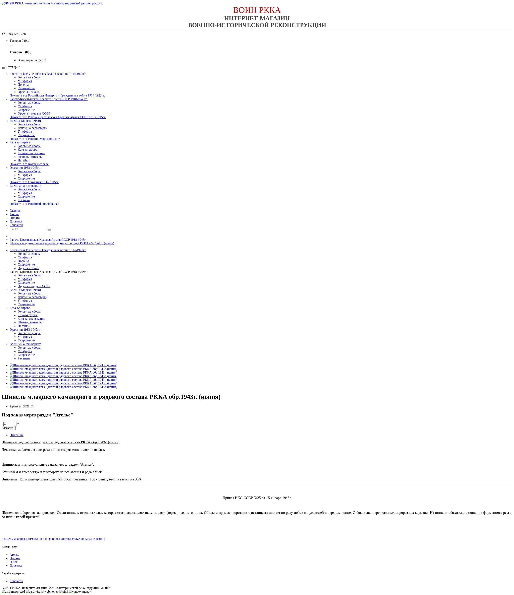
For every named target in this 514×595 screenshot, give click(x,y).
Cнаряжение (26, 196)
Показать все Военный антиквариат (34, 203)
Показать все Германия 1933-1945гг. (34, 182)
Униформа (25, 81)
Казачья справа (20, 142)
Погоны (23, 84)
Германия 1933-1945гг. (25, 167)
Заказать (8, 427)
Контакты (16, 581)
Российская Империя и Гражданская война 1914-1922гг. (48, 73)
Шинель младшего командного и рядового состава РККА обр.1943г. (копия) (62, 243)
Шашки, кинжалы (30, 156)
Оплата (15, 558)
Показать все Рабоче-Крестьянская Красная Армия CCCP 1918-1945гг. (58, 117)
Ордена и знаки (28, 91)
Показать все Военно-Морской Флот (35, 138)
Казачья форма (28, 149)
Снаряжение (26, 88)
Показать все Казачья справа (29, 164)
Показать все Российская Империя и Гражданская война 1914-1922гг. (57, 95)
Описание (16, 435)
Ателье (14, 554)
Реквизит (24, 200)
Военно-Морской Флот (25, 120)
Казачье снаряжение (31, 153)
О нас (13, 562)
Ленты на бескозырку (32, 128)
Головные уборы (29, 77)
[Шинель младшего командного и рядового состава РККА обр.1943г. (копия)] (63, 365)
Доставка (16, 565)
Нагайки (24, 160)
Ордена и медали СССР (34, 113)
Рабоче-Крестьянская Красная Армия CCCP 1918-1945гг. (49, 99)
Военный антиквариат (25, 185)
